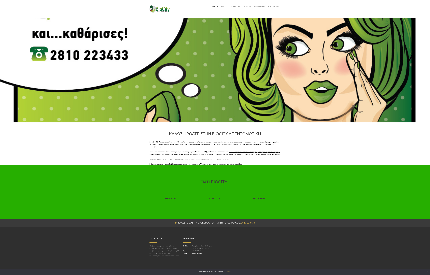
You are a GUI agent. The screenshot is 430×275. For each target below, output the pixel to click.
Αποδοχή (228, 271)
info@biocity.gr (197, 253)
